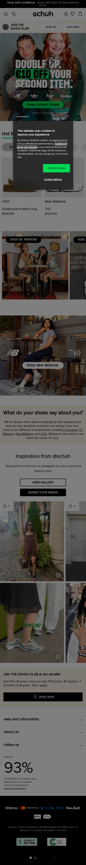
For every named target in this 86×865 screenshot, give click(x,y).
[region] (43, 155)
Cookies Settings (53, 179)
